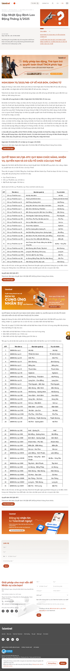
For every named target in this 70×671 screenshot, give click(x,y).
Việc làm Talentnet (17, 634)
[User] (52, 3)
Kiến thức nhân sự (13, 9)
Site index (36, 647)
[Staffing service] (35, 298)
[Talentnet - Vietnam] (15, 3)
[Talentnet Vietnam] (6, 3)
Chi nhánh (45, 634)
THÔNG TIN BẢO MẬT (26, 647)
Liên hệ (3, 634)
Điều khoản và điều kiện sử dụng (11, 647)
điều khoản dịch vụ (55, 608)
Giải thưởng (27, 634)
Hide (45, 31)
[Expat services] (35, 66)
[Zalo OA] (35, 522)
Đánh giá (39, 634)
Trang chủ (4, 9)
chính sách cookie (7, 666)
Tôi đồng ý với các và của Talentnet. (52, 609)
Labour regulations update (25, 9)
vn (62, 3)
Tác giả (33, 634)
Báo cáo (9, 634)
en (58, 3)
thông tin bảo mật (37, 664)
